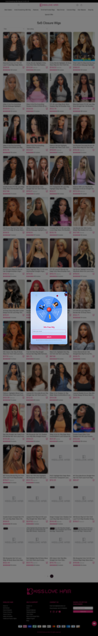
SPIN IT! (49, 337)
